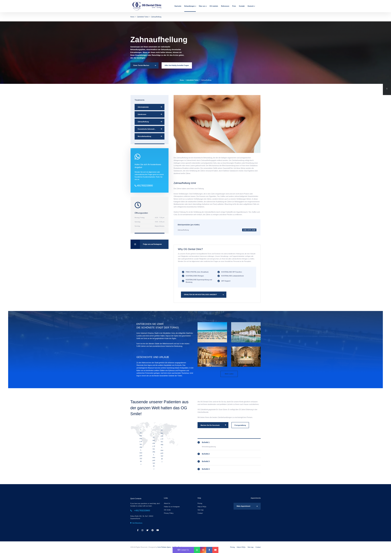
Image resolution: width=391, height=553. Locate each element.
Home (132, 17)
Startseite (177, 6)
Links (166, 498)
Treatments (139, 100)
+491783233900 (142, 510)
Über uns (202, 6)
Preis (234, 6)
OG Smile (167, 510)
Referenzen (225, 6)
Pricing (200, 503)
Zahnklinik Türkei (142, 17)
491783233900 (145, 185)
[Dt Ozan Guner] (147, 6)
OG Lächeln (214, 6)
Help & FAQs (202, 506)
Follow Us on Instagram (172, 506)
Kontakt (242, 6)
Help (199, 498)
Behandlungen (189, 6)
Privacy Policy (169, 513)
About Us (167, 503)
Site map (200, 510)
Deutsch (251, 6)
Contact (200, 513)
